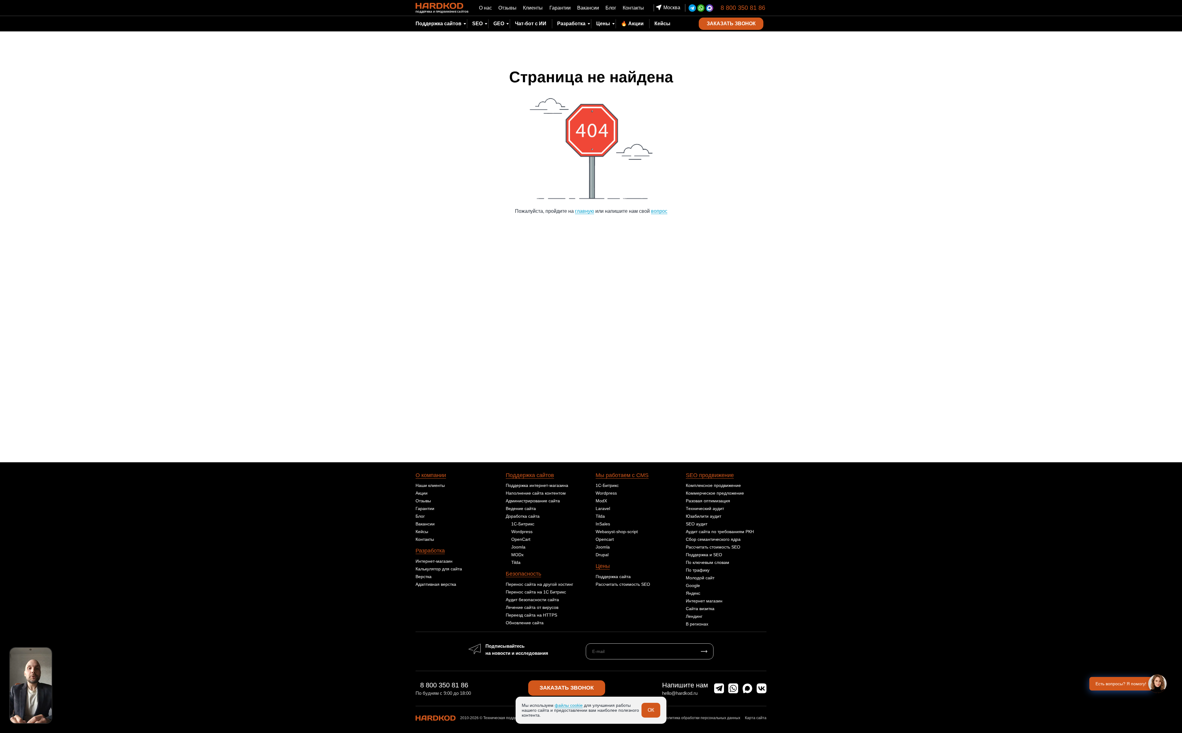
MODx (517, 554)
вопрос (659, 211)
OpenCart (520, 539)
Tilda (516, 562)
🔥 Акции (632, 23)
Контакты (633, 7)
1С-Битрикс (522, 523)
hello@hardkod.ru (680, 693)
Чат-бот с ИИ (530, 23)
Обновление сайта (525, 622)
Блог (610, 7)
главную (584, 211)
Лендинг (694, 616)
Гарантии (560, 7)
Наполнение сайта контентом (536, 493)
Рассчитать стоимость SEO (623, 584)
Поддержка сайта (613, 576)
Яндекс (693, 593)
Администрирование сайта (533, 500)
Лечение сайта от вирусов (532, 607)
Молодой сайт (700, 577)
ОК (651, 710)
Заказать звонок (567, 688)
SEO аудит (696, 523)
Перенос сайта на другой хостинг (539, 584)
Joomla (518, 547)
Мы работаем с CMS (622, 475)
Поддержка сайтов (530, 475)
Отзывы (507, 7)
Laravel (603, 508)
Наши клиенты (430, 485)
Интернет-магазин (434, 561)
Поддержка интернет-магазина (537, 485)
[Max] (709, 8)
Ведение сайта (521, 508)
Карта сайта (755, 718)
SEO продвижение (710, 475)
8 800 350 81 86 (743, 7)
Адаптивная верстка (436, 584)
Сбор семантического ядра (713, 539)
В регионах (697, 624)
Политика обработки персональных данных (701, 718)
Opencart (605, 539)
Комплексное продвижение (713, 485)
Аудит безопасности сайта (532, 599)
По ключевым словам (707, 562)
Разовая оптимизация (708, 500)
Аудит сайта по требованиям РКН (720, 531)
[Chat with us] (1157, 683)
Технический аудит (705, 508)
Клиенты (533, 7)
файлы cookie (569, 705)
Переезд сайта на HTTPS (531, 615)
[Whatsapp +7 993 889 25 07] (701, 8)
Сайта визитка (700, 608)
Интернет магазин (704, 600)
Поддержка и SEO (704, 554)
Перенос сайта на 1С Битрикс (536, 591)
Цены (603, 23)
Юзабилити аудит (703, 516)
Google (693, 585)
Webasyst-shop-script (617, 531)
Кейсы (662, 23)
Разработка (430, 551)
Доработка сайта (523, 516)
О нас (485, 7)
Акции (422, 493)
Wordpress (522, 531)
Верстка (424, 576)
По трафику (698, 570)
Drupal (602, 554)
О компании (431, 475)
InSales (603, 523)
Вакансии (588, 7)
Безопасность (523, 574)
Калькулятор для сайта (439, 568)
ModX (601, 500)
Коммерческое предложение (715, 493)
